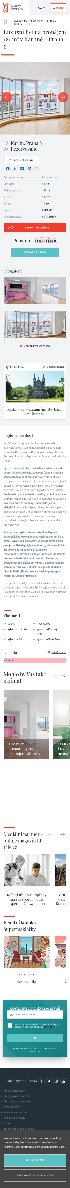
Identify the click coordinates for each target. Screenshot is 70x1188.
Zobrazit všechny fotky (37, 345)
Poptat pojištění (35, 252)
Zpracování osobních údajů (19, 1128)
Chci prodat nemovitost (17, 1101)
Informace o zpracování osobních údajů (43, 1146)
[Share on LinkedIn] (22, 169)
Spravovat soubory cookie (35, 1175)
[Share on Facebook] (8, 169)
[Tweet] (15, 169)
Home (7, 20)
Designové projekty (14, 1117)
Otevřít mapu (59, 652)
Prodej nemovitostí (14, 1090)
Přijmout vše (35, 1160)
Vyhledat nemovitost (15, 1112)
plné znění (50, 1027)
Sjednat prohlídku (37, 227)
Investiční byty (12, 1107)
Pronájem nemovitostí (16, 1096)
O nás (7, 1123)
